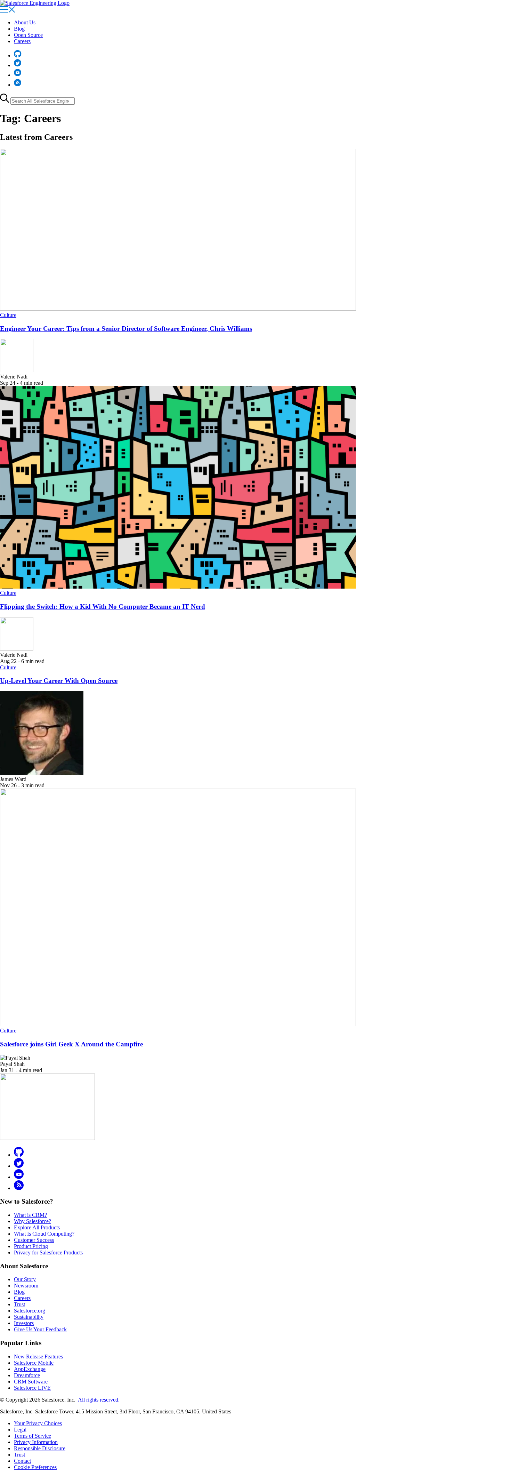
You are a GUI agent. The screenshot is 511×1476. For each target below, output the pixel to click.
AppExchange (30, 1369)
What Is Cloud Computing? (44, 1234)
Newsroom (26, 1285)
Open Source (28, 35)
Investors (24, 1323)
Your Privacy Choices (38, 1423)
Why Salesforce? (32, 1221)
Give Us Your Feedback (40, 1329)
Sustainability (28, 1317)
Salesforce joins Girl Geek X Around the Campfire (71, 1044)
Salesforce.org (29, 1311)
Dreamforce (27, 1375)
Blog (19, 29)
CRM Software (31, 1382)
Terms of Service (32, 1436)
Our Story (25, 1279)
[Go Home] (35, 3)
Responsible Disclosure (39, 1448)
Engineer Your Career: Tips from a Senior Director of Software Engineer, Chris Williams (126, 328)
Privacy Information (36, 1442)
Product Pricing (31, 1246)
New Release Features (38, 1356)
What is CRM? (30, 1215)
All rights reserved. (99, 1400)
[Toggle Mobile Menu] (7, 11)
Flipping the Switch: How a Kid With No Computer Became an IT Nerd (102, 606)
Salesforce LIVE (32, 1388)
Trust (19, 1304)
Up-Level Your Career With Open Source (58, 680)
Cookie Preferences (35, 1467)
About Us (24, 22)
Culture (8, 315)
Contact (22, 1461)
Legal (20, 1430)
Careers (22, 41)
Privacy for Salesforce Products (48, 1252)
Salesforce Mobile (34, 1363)
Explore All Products (37, 1227)
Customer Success (34, 1240)
